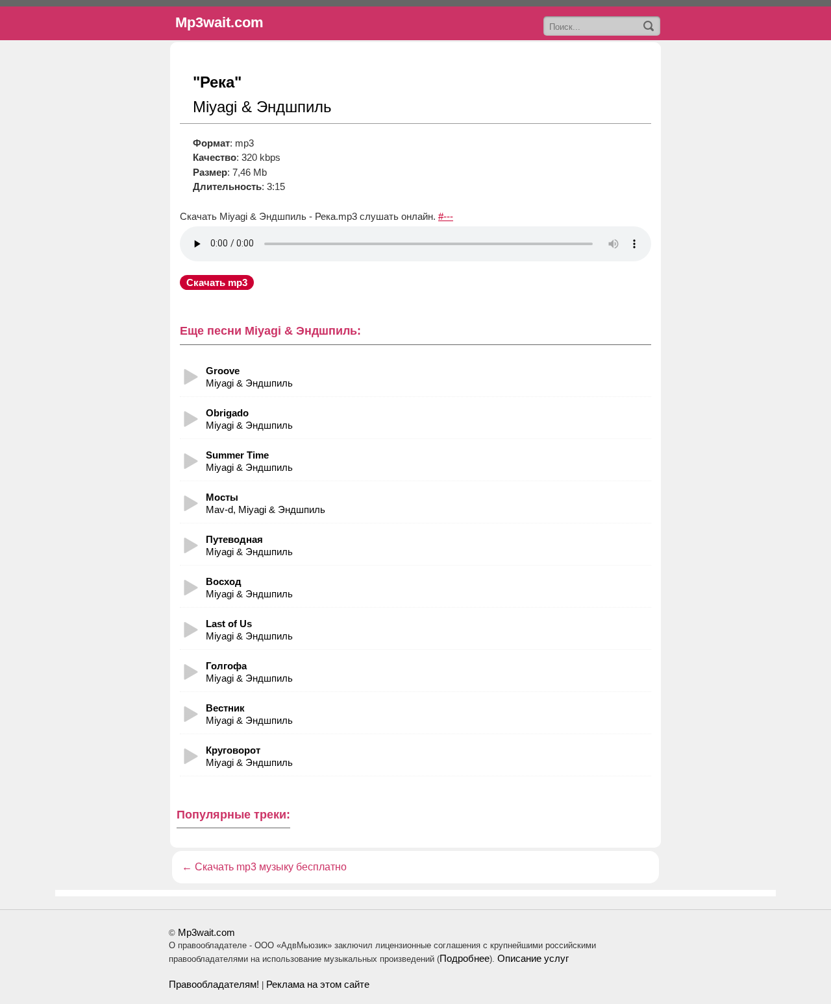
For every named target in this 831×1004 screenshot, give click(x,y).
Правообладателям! (214, 984)
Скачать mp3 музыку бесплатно (271, 866)
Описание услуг (533, 958)
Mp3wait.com (206, 932)
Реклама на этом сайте (317, 984)
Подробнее (465, 958)
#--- (445, 216)
